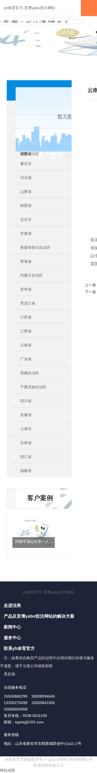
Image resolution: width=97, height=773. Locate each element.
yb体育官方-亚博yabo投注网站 (29, 8)
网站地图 (7, 770)
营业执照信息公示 (48, 765)
